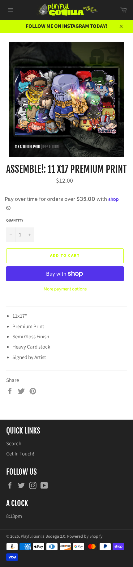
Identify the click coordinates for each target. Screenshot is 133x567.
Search (13, 443)
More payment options (65, 289)
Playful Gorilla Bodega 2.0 (43, 536)
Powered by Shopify (84, 536)
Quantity (14, 220)
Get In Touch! (20, 454)
